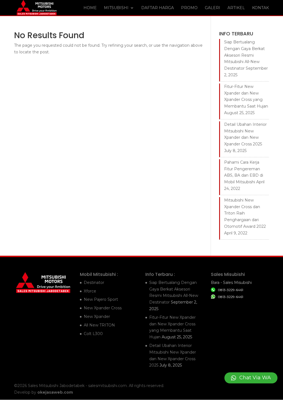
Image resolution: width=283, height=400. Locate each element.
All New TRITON (99, 325)
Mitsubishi (116, 8)
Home (90, 8)
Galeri (212, 8)
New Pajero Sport (101, 299)
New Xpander (97, 316)
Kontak (260, 8)
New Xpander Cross (103, 307)
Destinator (94, 282)
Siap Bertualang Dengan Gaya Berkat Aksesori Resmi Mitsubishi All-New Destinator (244, 55)
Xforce (90, 291)
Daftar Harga (157, 8)
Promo (189, 8)
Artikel (236, 8)
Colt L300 (93, 333)
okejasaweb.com (55, 392)
